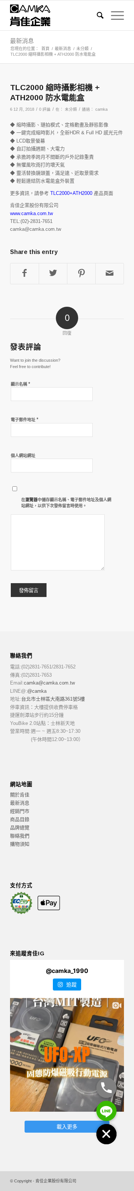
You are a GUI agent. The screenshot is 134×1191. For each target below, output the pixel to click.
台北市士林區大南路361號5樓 (53, 699)
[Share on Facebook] (24, 273)
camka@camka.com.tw (49, 683)
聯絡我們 (19, 836)
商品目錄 (19, 819)
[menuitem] (96, 15)
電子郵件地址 (24, 419)
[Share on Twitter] (53, 273)
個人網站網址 (23, 455)
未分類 (71, 109)
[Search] (96, 15)
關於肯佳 (19, 794)
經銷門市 (19, 811)
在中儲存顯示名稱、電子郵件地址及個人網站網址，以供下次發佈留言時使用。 (66, 502)
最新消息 (22, 41)
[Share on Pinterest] (81, 273)
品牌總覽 (19, 827)
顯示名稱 (20, 384)
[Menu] (113, 15)
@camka (37, 691)
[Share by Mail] (110, 273)
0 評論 (45, 109)
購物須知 (19, 844)
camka (101, 109)
